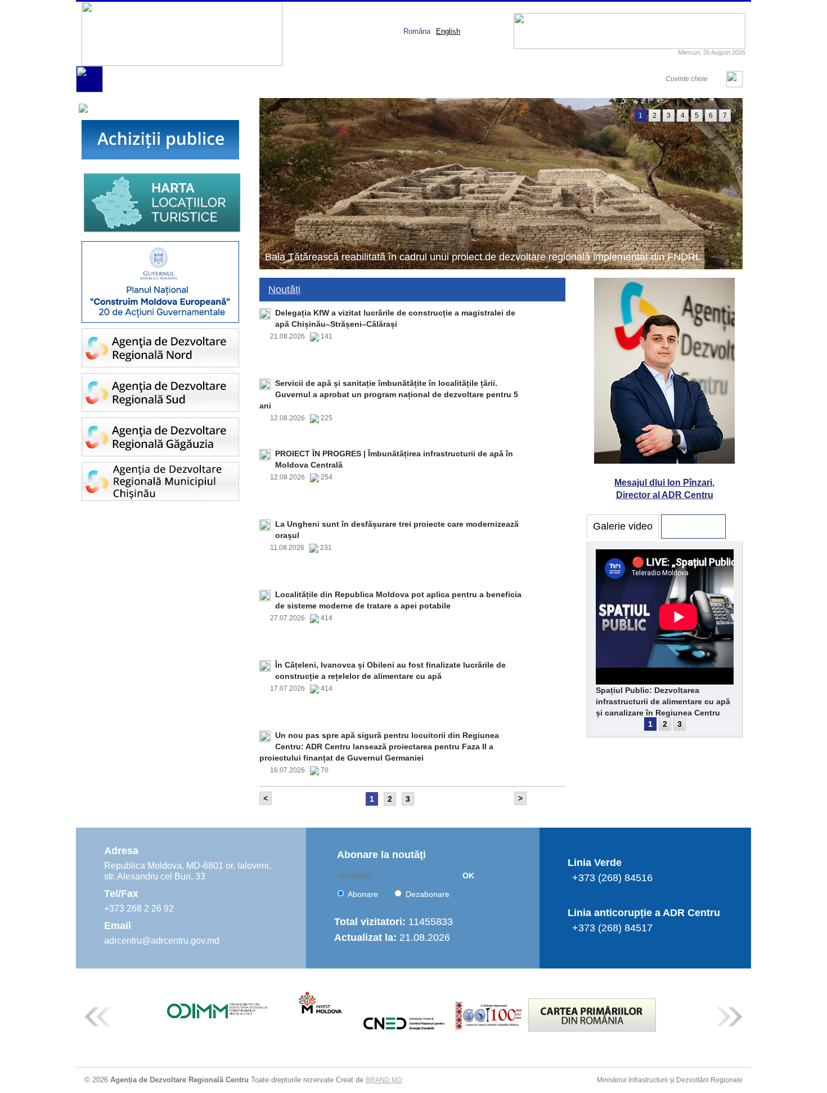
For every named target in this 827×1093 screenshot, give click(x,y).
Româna (416, 31)
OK (468, 875)
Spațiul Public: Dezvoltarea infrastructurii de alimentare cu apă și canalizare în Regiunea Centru (663, 701)
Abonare (363, 894)
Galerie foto (693, 526)
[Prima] (89, 90)
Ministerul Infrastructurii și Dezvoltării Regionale (670, 1080)
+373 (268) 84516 (612, 877)
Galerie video (623, 526)
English (448, 31)
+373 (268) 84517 (612, 928)
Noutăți (284, 289)
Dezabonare (428, 894)
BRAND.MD (384, 1080)
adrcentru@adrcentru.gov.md (161, 940)
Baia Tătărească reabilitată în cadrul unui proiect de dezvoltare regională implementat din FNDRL (483, 257)
